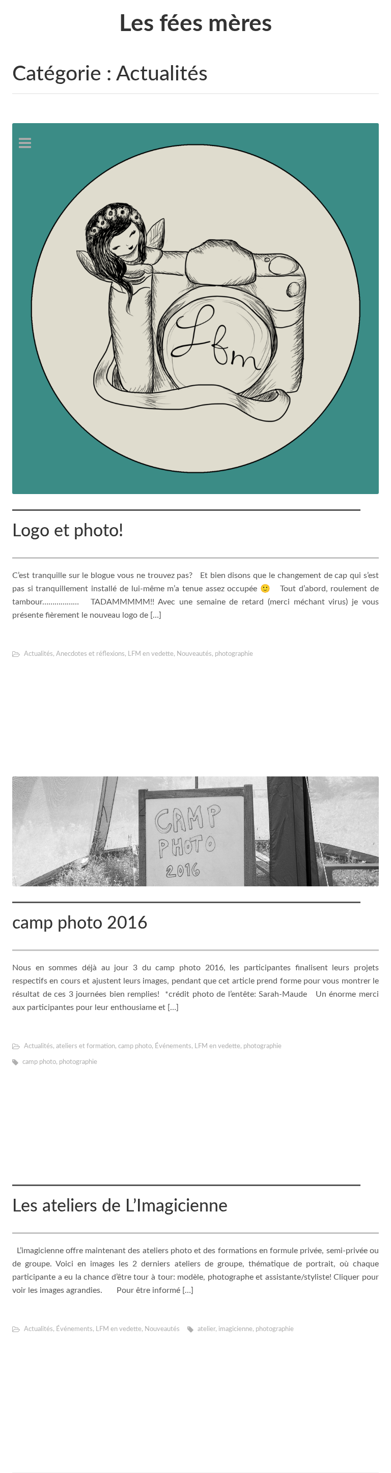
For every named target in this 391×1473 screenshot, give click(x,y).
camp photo (135, 1046)
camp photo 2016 (80, 923)
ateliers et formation (85, 1046)
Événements (173, 1046)
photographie (234, 654)
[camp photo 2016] (195, 831)
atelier (206, 1329)
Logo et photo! (67, 531)
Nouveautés (194, 654)
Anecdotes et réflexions (90, 654)
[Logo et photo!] (195, 308)
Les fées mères (195, 24)
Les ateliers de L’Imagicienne (120, 1206)
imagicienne (235, 1329)
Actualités (38, 654)
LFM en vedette (151, 654)
